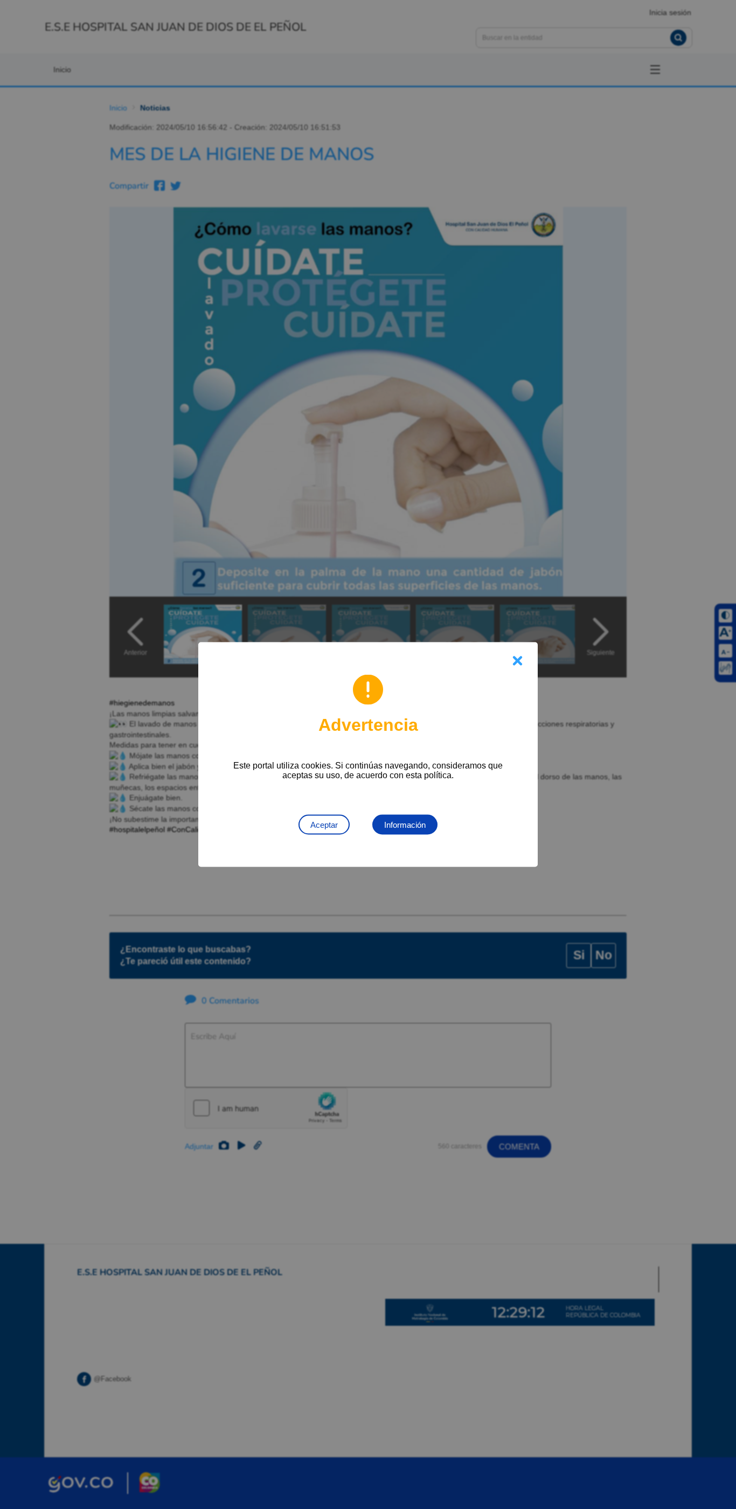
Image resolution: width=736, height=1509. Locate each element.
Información (405, 824)
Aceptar (324, 824)
